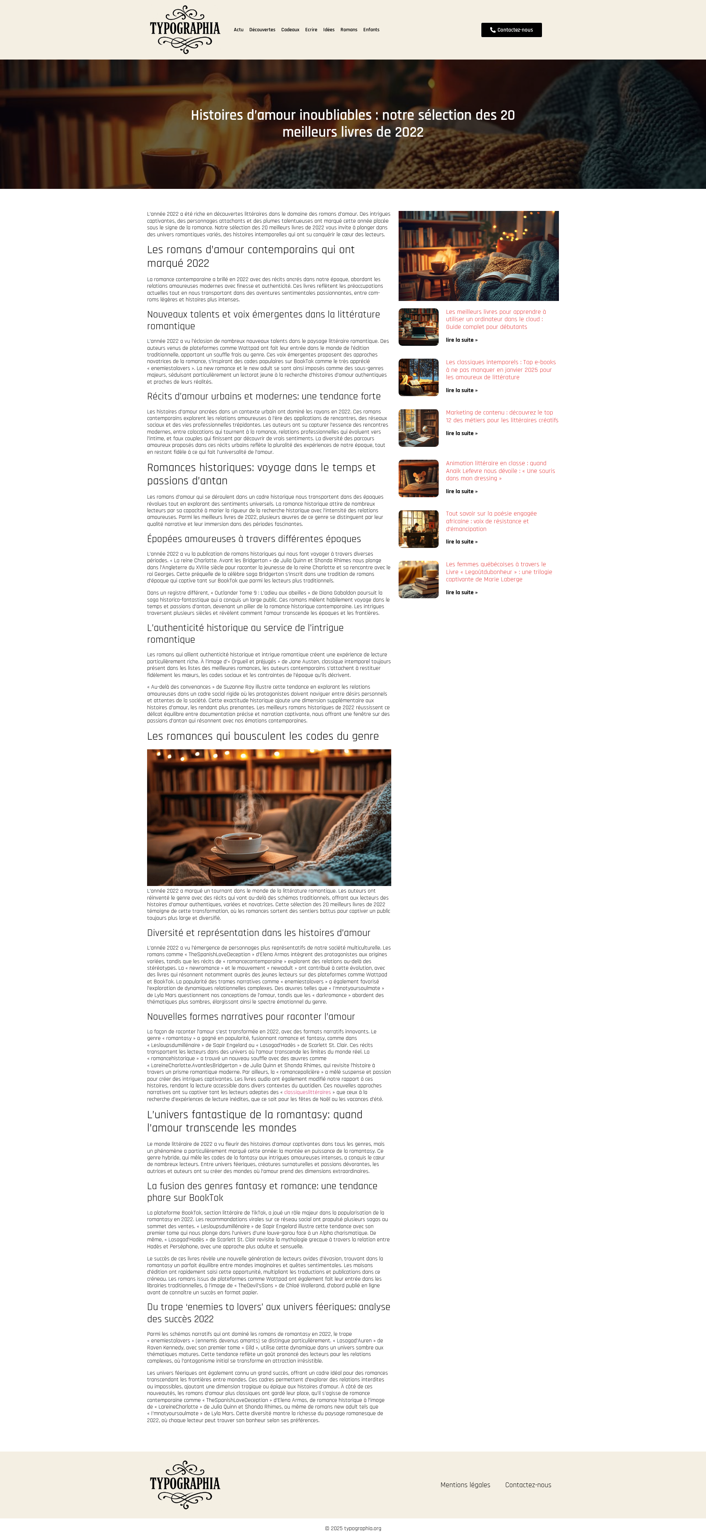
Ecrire (311, 29)
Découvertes (262, 29)
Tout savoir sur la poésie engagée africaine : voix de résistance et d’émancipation (491, 521)
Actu (238, 29)
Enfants (371, 29)
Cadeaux (290, 29)
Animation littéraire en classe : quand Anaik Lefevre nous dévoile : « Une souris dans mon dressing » (500, 470)
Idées (329, 29)
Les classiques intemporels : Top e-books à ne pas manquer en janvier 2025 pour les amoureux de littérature (501, 369)
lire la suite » (462, 340)
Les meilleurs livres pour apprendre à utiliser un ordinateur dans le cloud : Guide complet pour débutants (496, 319)
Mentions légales (466, 1485)
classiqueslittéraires (307, 1092)
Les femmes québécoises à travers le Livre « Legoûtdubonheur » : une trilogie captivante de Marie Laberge (499, 572)
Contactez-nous (528, 1485)
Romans (348, 29)
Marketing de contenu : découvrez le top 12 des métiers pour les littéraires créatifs (502, 416)
